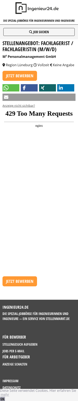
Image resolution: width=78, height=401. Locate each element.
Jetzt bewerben (19, 76)
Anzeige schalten (14, 364)
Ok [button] (2, 399)
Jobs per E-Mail (13, 351)
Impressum (10, 381)
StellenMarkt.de (58, 318)
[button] (10, 87)
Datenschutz (11, 387)
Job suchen (40, 32)
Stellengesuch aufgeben (19, 344)
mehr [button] (5, 394)
